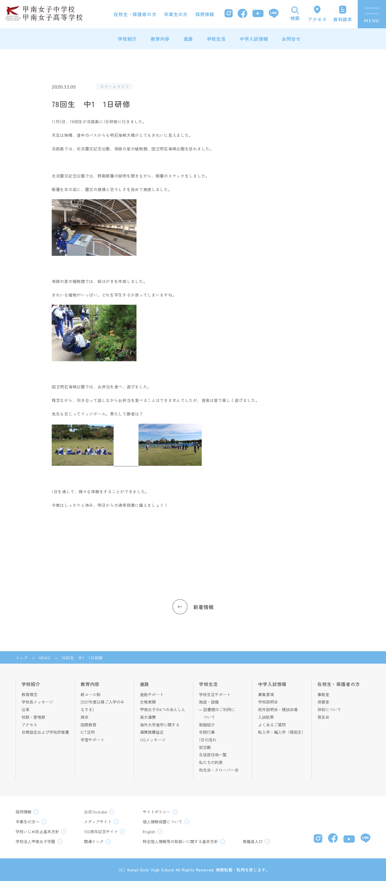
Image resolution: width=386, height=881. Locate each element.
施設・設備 (209, 702)
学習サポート (92, 740)
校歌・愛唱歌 (33, 717)
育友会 (323, 717)
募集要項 (266, 694)
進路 (188, 38)
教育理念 (29, 694)
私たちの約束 (211, 762)
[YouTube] (258, 14)
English (149, 831)
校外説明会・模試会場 (278, 709)
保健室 (323, 702)
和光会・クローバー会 (218, 770)
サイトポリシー (156, 812)
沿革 (25, 709)
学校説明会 (268, 702)
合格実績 (148, 702)
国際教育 (88, 725)
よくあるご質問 (272, 725)
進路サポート (152, 694)
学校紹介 (127, 38)
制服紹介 (207, 725)
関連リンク (94, 841)
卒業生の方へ (27, 821)
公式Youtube (95, 812)
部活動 (205, 747)
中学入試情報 (254, 38)
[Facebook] (242, 14)
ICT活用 (88, 732)
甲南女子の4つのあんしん (162, 709)
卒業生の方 (176, 14)
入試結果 (266, 717)
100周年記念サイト (101, 831)
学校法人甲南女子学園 (35, 841)
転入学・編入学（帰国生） (281, 732)
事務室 (323, 694)
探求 (84, 717)
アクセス (29, 725)
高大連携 (148, 717)
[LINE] (274, 14)
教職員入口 (253, 841)
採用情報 (204, 14)
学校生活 (216, 38)
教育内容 (160, 38)
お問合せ (291, 38)
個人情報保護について (162, 821)
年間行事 (207, 732)
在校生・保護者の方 (135, 14)
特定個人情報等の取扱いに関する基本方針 (180, 841)
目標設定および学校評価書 (45, 732)
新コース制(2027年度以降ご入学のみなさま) (102, 702)
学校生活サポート (215, 694)
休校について (329, 709)
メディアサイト (98, 821)
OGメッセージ (153, 740)
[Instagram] (228, 14)
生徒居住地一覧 (213, 754)
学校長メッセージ (37, 702)
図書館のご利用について (219, 713)
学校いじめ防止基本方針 (37, 831)
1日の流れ (207, 740)
